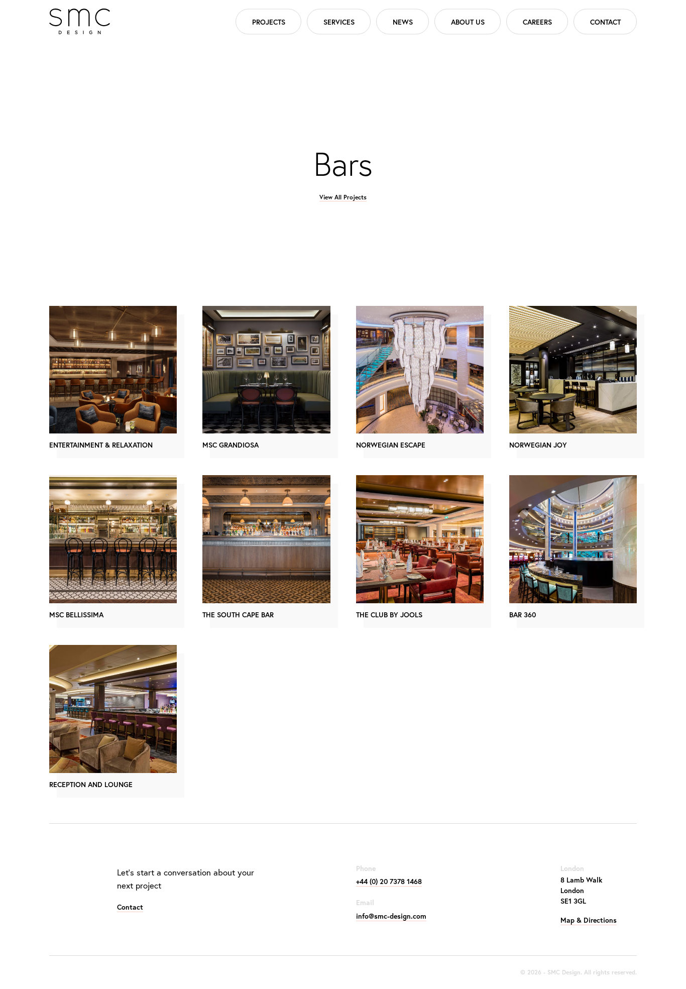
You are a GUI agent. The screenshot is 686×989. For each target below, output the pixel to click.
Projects (268, 21)
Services (339, 21)
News (403, 21)
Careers (537, 21)
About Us (468, 21)
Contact (605, 21)
